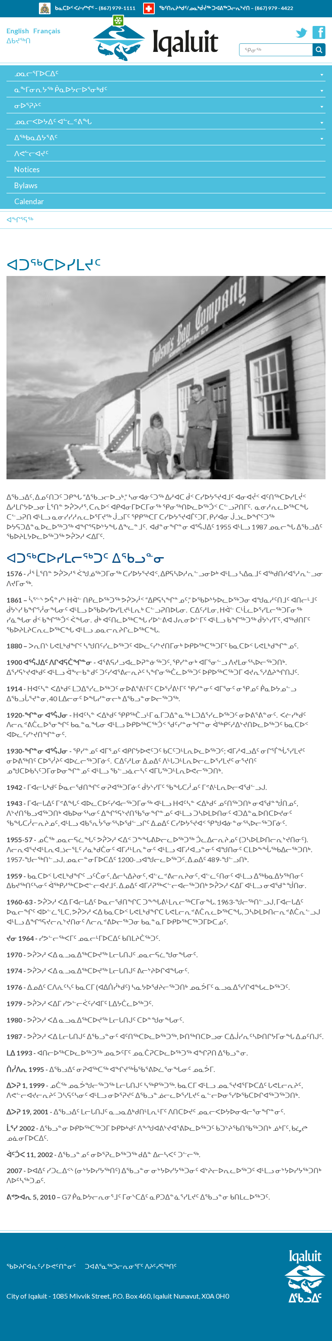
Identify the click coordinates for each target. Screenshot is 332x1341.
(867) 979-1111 (117, 8)
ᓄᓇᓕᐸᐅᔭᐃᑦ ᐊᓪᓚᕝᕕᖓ (53, 121)
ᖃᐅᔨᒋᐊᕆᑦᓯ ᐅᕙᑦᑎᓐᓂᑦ (41, 1266)
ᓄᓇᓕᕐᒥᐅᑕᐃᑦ (36, 73)
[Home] (155, 43)
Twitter (301, 32)
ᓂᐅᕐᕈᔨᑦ (27, 105)
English (17, 30)
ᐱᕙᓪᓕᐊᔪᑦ (31, 153)
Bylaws (26, 185)
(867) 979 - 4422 (274, 8)
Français (47, 30)
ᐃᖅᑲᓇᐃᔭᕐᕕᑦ (35, 137)
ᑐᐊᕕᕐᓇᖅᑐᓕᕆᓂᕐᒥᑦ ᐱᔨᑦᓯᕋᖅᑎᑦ (131, 1266)
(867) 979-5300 (201, 19)
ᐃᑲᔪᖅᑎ (18, 40)
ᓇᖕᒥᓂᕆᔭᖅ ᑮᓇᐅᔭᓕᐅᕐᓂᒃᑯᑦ (60, 89)
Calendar (29, 201)
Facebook (319, 32)
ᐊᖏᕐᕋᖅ (19, 219)
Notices (27, 169)
